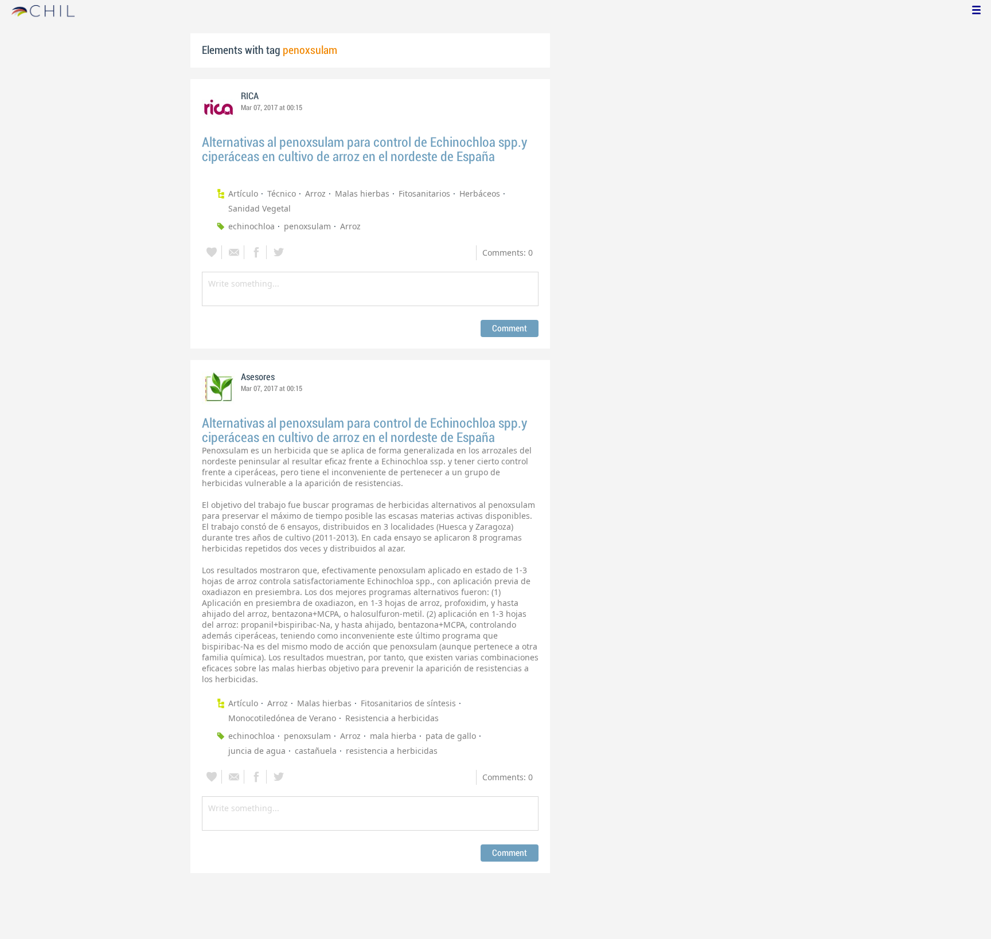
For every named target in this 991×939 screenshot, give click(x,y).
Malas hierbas (362, 193)
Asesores (258, 377)
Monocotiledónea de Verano (282, 718)
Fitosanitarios (424, 193)
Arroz (315, 193)
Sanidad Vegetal (259, 208)
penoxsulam (307, 226)
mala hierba (393, 735)
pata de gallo (451, 735)
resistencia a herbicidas (392, 750)
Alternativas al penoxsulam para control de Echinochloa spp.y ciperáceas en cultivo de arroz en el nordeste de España (364, 149)
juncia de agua (257, 750)
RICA (250, 96)
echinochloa (251, 226)
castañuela (316, 750)
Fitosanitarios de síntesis (408, 703)
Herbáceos (479, 193)
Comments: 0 (507, 252)
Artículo (243, 193)
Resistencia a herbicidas (392, 718)
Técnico (281, 193)
